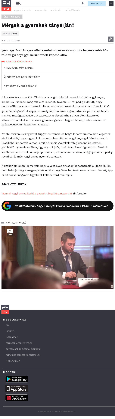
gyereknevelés (23, 10)
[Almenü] (18, 3)
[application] (57, 257)
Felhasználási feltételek (19, 343)
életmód (57, 10)
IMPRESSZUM (12, 337)
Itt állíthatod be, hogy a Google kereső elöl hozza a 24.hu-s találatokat (61, 205)
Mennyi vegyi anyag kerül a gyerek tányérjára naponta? (36, 193)
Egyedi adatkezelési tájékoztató (23, 349)
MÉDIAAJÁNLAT (13, 361)
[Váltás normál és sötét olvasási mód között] (83, 3)
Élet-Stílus (12, 16)
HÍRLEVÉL (10, 331)
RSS (8, 325)
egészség (41, 10)
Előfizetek (96, 3)
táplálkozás (74, 10)
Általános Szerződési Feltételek (23, 355)
